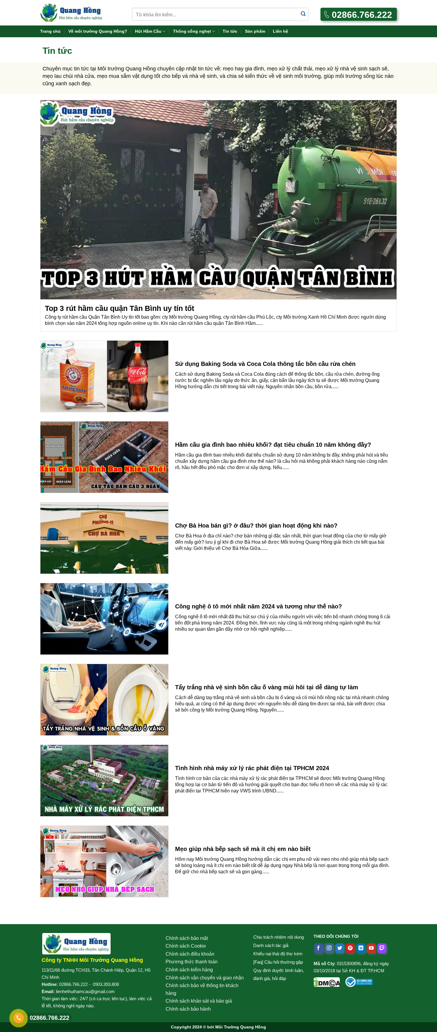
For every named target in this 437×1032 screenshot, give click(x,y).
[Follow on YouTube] (371, 948)
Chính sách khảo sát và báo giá (199, 1000)
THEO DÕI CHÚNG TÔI (336, 936)
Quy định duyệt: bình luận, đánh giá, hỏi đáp (278, 974)
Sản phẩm (255, 31)
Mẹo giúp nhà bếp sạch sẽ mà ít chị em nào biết (243, 849)
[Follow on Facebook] (318, 948)
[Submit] (303, 14)
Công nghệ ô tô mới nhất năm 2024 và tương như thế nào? (258, 606)
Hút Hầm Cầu (148, 31)
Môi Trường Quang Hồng (240, 1027)
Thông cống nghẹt (192, 31)
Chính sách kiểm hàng (189, 969)
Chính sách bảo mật (187, 938)
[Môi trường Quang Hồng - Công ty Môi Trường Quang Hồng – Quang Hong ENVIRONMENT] (71, 13)
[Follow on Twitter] (339, 948)
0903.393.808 (106, 984)
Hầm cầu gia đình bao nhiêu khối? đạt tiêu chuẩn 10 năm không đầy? (273, 444)
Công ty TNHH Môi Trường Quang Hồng (92, 960)
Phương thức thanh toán (192, 961)
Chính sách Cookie (186, 945)
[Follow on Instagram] (329, 948)
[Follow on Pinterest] (350, 948)
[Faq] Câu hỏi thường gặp (278, 962)
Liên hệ (280, 31)
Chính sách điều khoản (190, 954)
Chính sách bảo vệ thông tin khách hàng (202, 989)
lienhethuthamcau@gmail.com (85, 991)
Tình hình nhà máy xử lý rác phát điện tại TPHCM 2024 (252, 768)
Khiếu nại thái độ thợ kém (278, 953)
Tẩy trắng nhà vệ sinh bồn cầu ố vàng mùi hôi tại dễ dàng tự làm (266, 687)
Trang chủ (50, 31)
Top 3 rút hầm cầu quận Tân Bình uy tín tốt (119, 308)
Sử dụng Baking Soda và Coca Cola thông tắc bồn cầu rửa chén (265, 364)
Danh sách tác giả (270, 945)
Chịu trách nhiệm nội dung (278, 937)
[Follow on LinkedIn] (360, 948)
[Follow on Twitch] (382, 948)
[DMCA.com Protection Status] (327, 981)
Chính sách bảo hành (188, 1008)
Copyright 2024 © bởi (218, 1027)
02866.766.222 (73, 984)
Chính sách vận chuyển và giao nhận (205, 977)
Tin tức (230, 31)
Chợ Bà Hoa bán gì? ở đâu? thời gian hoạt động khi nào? (256, 525)
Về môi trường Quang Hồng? (97, 31)
